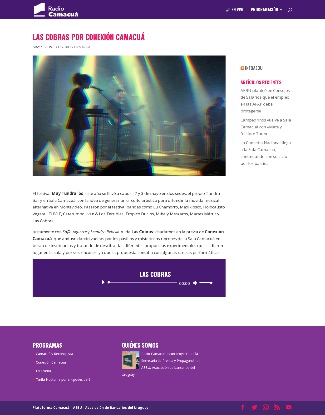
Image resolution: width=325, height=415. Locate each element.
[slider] (204, 282)
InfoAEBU (254, 68)
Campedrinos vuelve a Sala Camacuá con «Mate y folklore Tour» (266, 127)
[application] (155, 282)
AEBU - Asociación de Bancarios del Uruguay (110, 407)
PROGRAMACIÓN (264, 10)
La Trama (43, 371)
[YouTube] (288, 407)
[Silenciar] (195, 283)
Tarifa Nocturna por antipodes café (63, 379)
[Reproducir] (103, 282)
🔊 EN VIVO (235, 10)
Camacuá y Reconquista (54, 353)
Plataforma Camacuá (51, 407)
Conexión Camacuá (73, 47)
